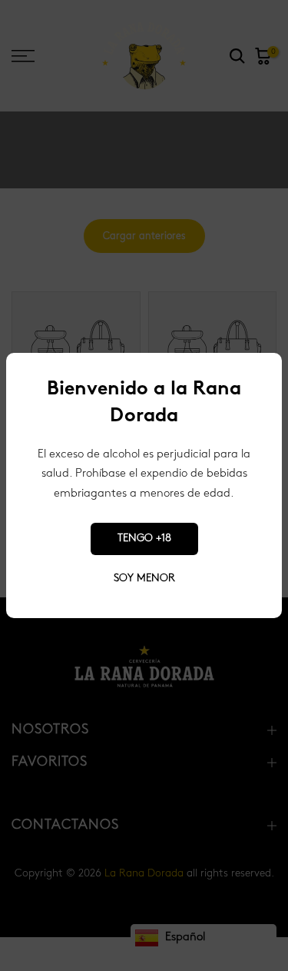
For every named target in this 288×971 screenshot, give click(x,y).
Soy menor (144, 578)
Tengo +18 (144, 538)
